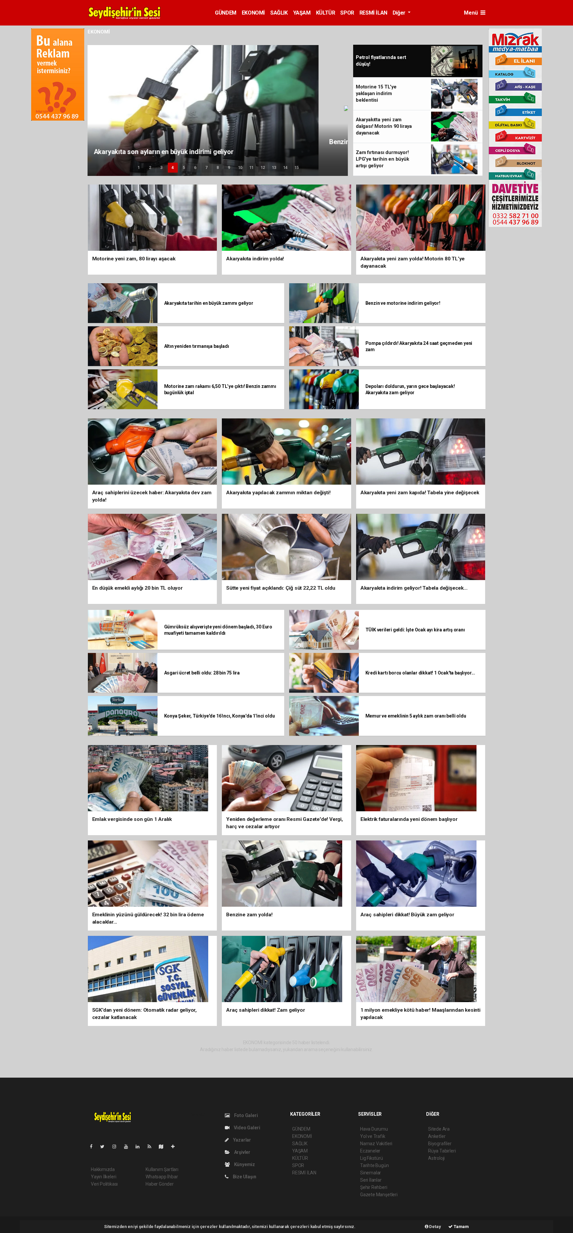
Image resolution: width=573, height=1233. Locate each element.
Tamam (461, 1226)
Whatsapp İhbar (162, 1176)
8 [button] (218, 167)
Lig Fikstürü (371, 1158)
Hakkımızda (103, 1169)
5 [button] (184, 167)
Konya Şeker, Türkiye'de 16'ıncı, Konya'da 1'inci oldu (219, 716)
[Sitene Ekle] (175, 1146)
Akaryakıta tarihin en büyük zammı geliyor (208, 303)
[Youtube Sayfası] (128, 1146)
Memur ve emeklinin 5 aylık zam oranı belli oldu (415, 716)
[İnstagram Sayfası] (117, 1146)
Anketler (436, 1136)
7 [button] (206, 167)
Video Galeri (246, 1127)
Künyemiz (244, 1164)
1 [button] (139, 167)
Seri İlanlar (371, 1180)
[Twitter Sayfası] (105, 1146)
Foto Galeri (245, 1115)
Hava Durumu (374, 1129)
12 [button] (263, 167)
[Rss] (152, 1146)
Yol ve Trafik (372, 1136)
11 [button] (251, 167)
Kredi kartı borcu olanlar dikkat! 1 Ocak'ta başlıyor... (420, 672)
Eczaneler (370, 1150)
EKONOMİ (253, 13)
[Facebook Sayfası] (94, 1146)
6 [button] (195, 167)
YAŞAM (302, 13)
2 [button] (150, 167)
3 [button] (161, 167)
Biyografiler (440, 1143)
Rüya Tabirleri (442, 1150)
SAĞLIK (279, 13)
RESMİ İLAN (373, 13)
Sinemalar (370, 1172)
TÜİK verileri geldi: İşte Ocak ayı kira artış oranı (415, 629)
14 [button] (285, 167)
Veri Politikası (104, 1184)
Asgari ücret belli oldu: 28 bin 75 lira (202, 672)
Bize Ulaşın (244, 1176)
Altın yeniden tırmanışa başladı (196, 346)
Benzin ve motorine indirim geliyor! (402, 303)
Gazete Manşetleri (379, 1194)
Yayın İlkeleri (103, 1176)
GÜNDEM (225, 13)
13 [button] (274, 167)
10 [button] (240, 167)
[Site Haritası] (164, 1146)
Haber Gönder (160, 1184)
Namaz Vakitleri (376, 1143)
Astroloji (436, 1158)
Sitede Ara (439, 1129)
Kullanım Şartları (162, 1169)
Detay (434, 1226)
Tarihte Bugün (374, 1165)
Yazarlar (241, 1140)
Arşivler (241, 1152)
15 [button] (296, 167)
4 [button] (172, 167)
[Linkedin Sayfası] (140, 1146)
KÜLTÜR (325, 13)
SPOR (347, 13)
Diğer (400, 13)
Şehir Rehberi (373, 1187)
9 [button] (229, 167)
